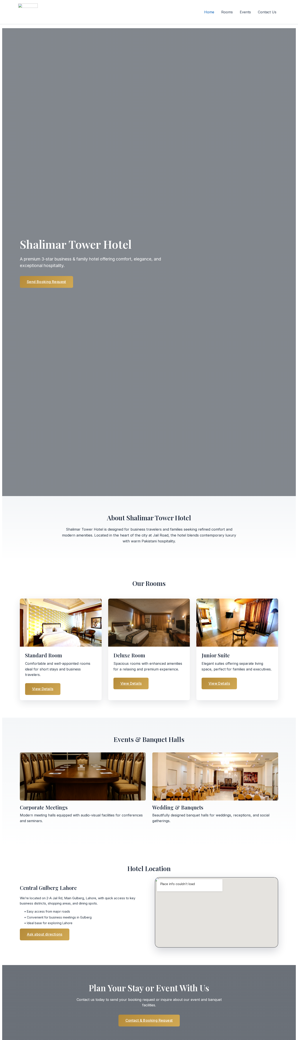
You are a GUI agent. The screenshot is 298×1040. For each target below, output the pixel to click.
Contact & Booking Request (149, 1020)
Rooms (227, 12)
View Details (42, 689)
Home (209, 12)
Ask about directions (44, 934)
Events (245, 12)
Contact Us (267, 12)
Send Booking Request (46, 282)
